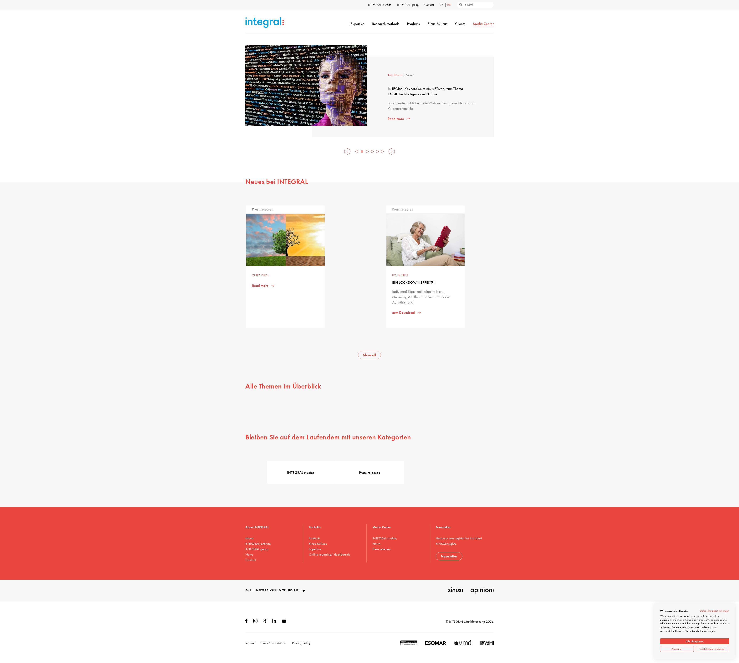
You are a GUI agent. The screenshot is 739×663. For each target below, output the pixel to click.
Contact (429, 5)
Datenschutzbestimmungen (714, 610)
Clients (460, 23)
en (449, 5)
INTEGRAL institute (379, 5)
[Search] (460, 5)
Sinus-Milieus (437, 23)
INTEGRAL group (408, 5)
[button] (347, 151)
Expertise (357, 23)
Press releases (369, 472)
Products (413, 23)
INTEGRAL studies (300, 472)
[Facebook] (246, 621)
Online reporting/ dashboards (329, 554)
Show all (369, 355)
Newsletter (449, 556)
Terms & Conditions (273, 643)
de (442, 5)
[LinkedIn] (274, 621)
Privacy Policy (301, 643)
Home (249, 538)
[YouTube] (284, 621)
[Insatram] (255, 622)
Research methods (385, 23)
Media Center (483, 23)
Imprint (250, 643)
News (249, 554)
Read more (396, 119)
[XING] (264, 621)
